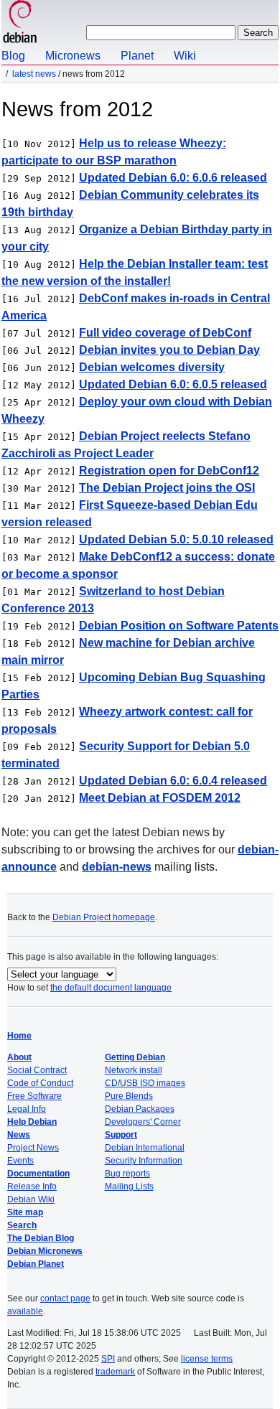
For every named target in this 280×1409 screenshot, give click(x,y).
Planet (137, 56)
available (25, 1311)
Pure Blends (129, 1096)
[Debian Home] (20, 23)
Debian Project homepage (103, 917)
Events (20, 1161)
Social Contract (37, 1070)
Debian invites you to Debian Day (169, 350)
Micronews (73, 56)
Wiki (185, 56)
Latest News (34, 74)
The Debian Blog (40, 1238)
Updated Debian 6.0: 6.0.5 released (173, 384)
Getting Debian (135, 1057)
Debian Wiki (31, 1199)
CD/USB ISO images (145, 1083)
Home (19, 1036)
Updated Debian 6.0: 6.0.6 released (173, 178)
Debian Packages (139, 1109)
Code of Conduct (40, 1083)
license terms (207, 1359)
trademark (115, 1372)
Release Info (32, 1186)
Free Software (34, 1096)
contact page (65, 1298)
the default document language (111, 988)
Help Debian (32, 1122)
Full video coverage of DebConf (165, 333)
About (19, 1057)
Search (22, 1225)
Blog (13, 56)
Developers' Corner (143, 1122)
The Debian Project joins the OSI (167, 488)
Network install (133, 1070)
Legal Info (26, 1109)
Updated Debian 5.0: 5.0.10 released (176, 539)
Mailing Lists (129, 1186)
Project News (33, 1148)
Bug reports (127, 1174)
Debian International (145, 1148)
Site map (25, 1212)
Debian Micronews (45, 1251)
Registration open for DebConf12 (169, 470)
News (18, 1135)
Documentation (38, 1174)
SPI (108, 1359)
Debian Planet (35, 1264)
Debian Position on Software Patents (179, 625)
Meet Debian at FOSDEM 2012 (160, 798)
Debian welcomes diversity (152, 367)
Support (121, 1135)
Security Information (143, 1161)
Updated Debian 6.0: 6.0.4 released (173, 780)
